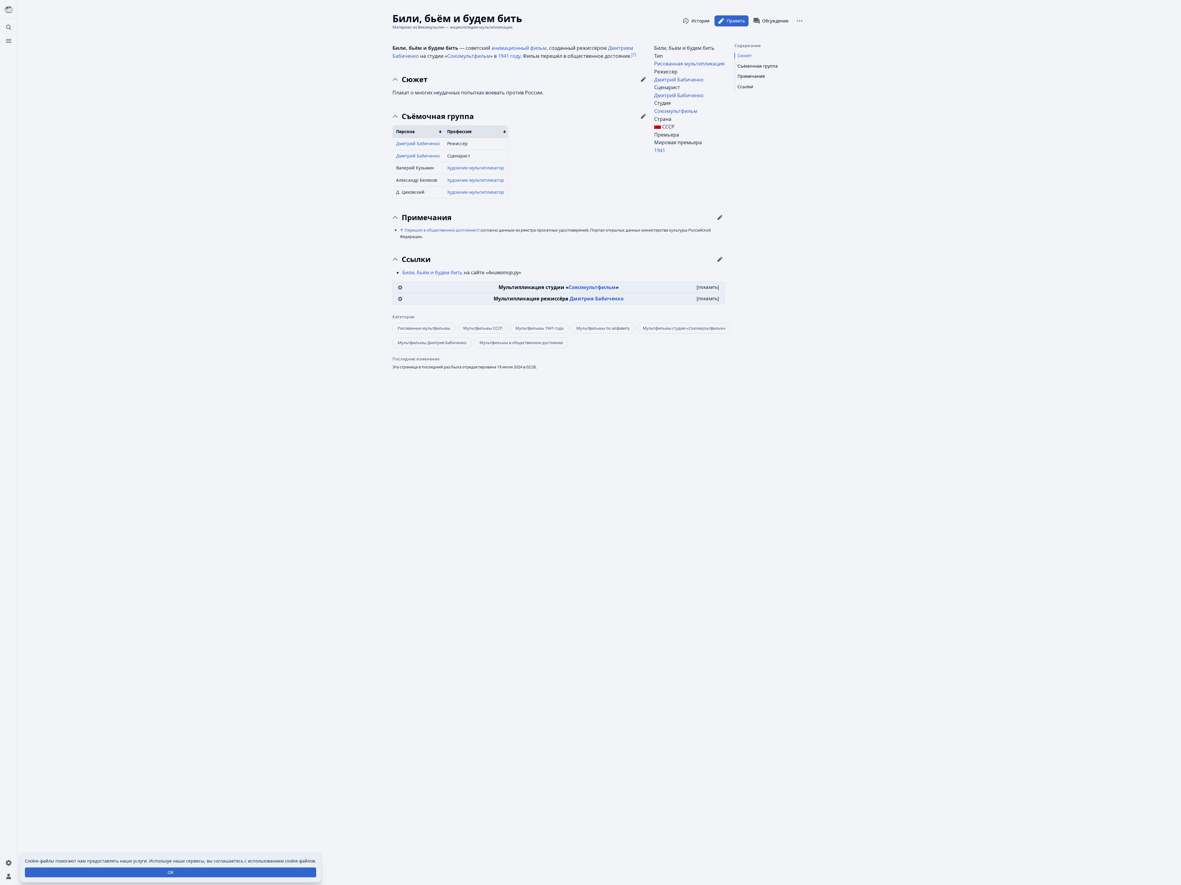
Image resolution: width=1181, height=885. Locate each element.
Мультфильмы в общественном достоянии (521, 342)
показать (708, 287)
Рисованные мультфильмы (424, 328)
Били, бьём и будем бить (432, 272)
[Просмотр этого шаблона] (400, 287)
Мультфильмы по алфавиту (603, 328)
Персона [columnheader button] (405, 131)
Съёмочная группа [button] (438, 116)
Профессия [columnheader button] (459, 131)
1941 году (509, 56)
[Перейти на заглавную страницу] (8, 10)
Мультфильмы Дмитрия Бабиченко (432, 342)
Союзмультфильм (675, 111)
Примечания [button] (426, 217)
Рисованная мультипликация (689, 63)
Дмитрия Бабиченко (597, 298)
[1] (633, 54)
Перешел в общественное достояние (440, 230)
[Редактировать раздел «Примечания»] (720, 217)
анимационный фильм (519, 48)
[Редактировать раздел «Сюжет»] (643, 79)
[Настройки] (8, 863)
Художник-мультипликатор (475, 168)
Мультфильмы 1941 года (539, 328)
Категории (403, 316)
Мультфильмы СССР (483, 328)
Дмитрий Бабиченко (679, 79)
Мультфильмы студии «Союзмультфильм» (684, 328)
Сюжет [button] (414, 79)
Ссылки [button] (416, 259)
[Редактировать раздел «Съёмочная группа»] (643, 116)
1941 (659, 150)
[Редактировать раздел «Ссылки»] (720, 259)
